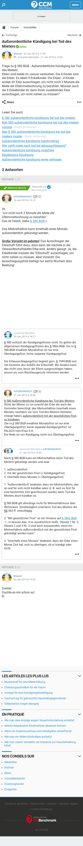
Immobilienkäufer (14, 778)
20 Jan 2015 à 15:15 (24, 200)
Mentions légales (68, 803)
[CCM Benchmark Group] (41, 819)
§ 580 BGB (37, 221)
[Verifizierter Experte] (49, 187)
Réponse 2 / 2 (11, 567)
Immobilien (30, 27)
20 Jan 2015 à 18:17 (25, 336)
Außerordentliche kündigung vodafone (28, 150)
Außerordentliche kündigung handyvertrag (30, 141)
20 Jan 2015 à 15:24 (24, 579)
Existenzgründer (14, 783)
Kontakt (52, 803)
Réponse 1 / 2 (11, 179)
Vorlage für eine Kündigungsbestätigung (28, 692)
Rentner (9, 767)
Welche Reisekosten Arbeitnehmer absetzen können (35, 725)
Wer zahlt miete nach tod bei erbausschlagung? (34, 145)
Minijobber (10, 762)
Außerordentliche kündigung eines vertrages (32, 159)
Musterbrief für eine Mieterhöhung (24, 681)
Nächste (72, 35)
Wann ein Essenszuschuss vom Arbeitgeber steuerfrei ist (38, 731)
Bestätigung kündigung (18, 155)
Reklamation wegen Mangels (21, 703)
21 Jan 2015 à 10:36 (52, 57)
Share (10, 102)
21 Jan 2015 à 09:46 (25, 395)
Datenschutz (38, 803)
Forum (15, 27)
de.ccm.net (41, 829)
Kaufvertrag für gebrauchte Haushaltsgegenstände (35, 698)
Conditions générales (16, 803)
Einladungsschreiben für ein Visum (25, 687)
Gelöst (22, 46)
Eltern (7, 773)
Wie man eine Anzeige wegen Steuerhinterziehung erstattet (39, 720)
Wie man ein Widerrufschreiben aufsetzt (28, 736)
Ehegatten (10, 789)
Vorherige (11, 35)
